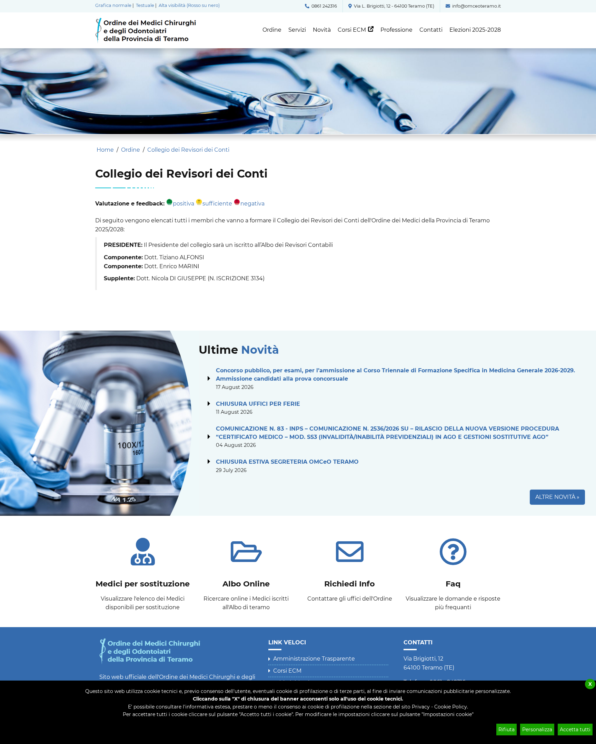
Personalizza (537, 729)
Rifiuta (506, 729)
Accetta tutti (575, 729)
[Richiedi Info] (349, 567)
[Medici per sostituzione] (143, 571)
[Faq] (453, 571)
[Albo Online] (246, 571)
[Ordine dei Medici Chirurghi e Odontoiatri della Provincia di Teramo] (148, 21)
